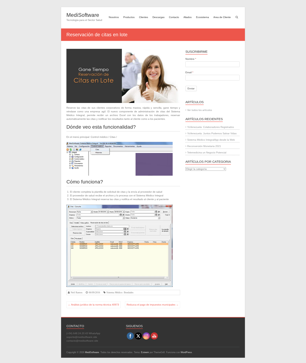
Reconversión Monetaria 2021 (204, 146)
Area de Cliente (222, 17)
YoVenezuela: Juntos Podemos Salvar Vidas (212, 133)
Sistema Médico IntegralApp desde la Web (211, 139)
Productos (129, 17)
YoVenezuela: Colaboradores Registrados (210, 127)
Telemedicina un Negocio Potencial (206, 152)
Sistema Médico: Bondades (119, 292)
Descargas (158, 17)
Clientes (143, 17)
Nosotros (114, 17)
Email (189, 72)
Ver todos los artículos (199, 110)
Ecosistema (202, 17)
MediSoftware (82, 15)
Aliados (187, 17)
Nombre (190, 58)
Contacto (174, 17)
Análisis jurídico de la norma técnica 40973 (93, 304)
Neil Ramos (76, 292)
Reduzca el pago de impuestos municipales (152, 304)
